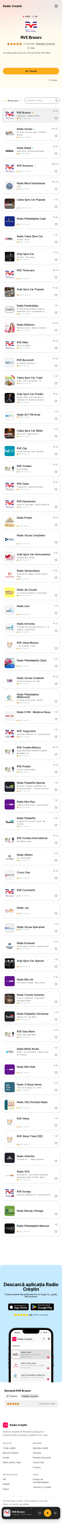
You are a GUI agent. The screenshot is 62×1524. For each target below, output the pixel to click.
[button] (24, 1513)
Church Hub (38, 1462)
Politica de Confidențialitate (41, 1480)
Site (33, 48)
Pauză (33, 71)
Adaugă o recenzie (45, 44)
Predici (6, 1457)
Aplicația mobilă (40, 1448)
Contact (37, 1467)
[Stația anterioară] (40, 1513)
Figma (6, 1489)
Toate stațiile (9, 1448)
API (4, 1479)
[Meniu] (56, 6)
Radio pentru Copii (12, 1462)
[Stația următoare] (55, 1513)
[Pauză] (47, 1513)
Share (54, 80)
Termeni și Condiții (42, 1487)
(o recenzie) (29, 44)
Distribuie (13, 1396)
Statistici (37, 1453)
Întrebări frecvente (42, 1457)
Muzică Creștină (10, 1453)
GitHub (6, 1484)
